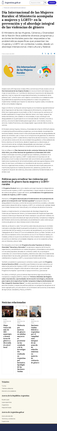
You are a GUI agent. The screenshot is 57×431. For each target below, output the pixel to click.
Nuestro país (5, 399)
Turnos (4, 386)
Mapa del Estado (6, 407)
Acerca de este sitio (7, 416)
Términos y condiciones (8, 418)
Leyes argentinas (7, 402)
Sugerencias (5, 421)
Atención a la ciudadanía (9, 391)
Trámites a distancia (7, 388)
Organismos (5, 405)
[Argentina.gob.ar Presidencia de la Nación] (11, 2)
